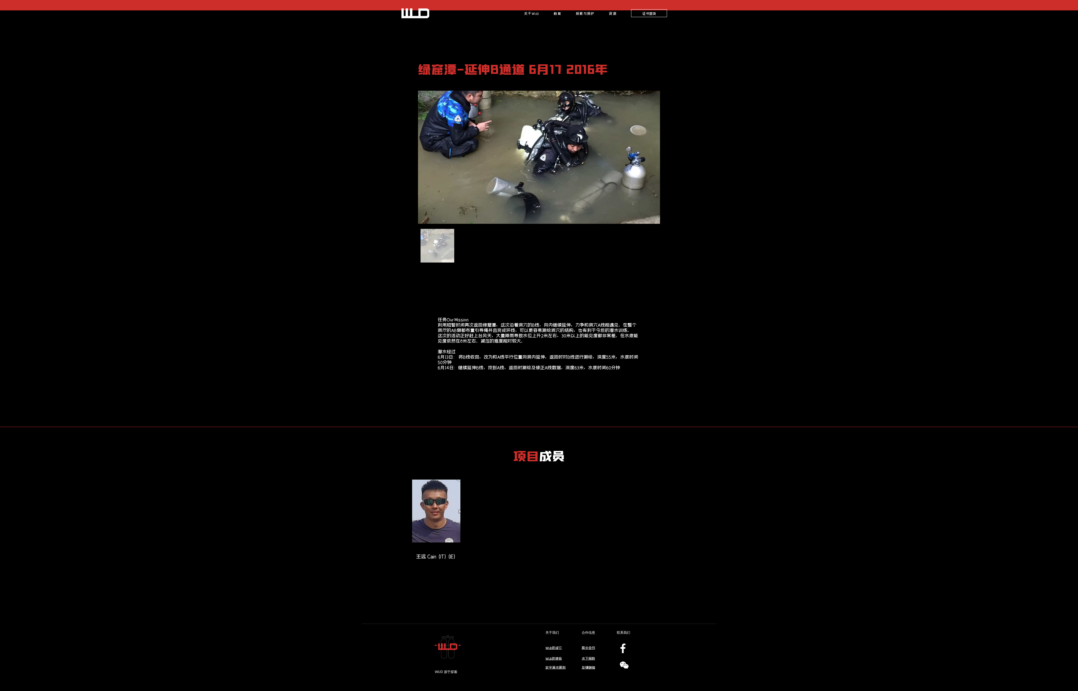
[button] (557, 13)
